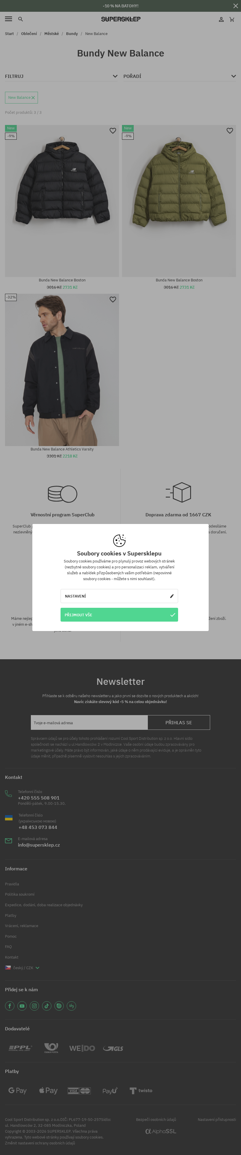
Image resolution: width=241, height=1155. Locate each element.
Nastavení (75, 596)
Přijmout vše (78, 614)
